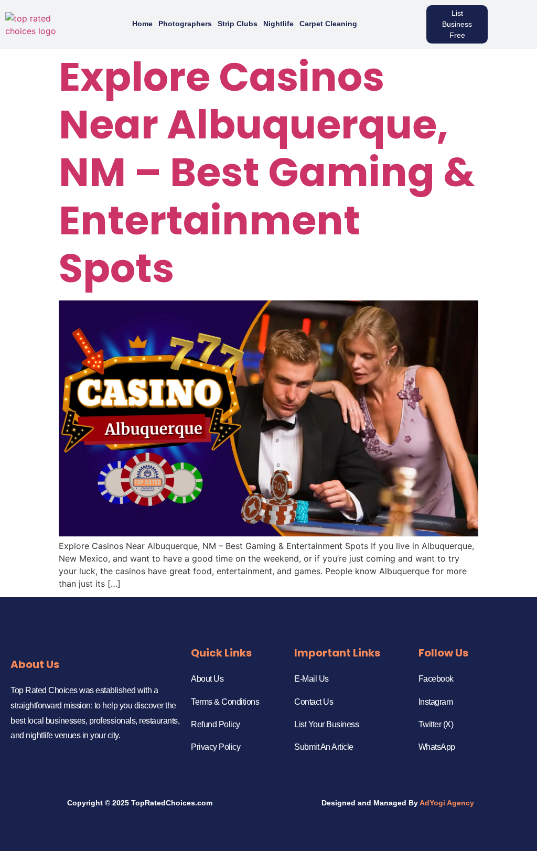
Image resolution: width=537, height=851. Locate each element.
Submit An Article (323, 746)
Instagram (435, 701)
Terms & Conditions (225, 701)
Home (142, 23)
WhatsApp (436, 746)
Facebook (436, 678)
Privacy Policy (215, 746)
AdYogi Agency (447, 803)
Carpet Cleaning (328, 23)
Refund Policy (215, 724)
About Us (207, 678)
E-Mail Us (311, 678)
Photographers (185, 23)
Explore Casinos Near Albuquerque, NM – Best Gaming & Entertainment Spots (267, 172)
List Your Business (326, 724)
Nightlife (278, 23)
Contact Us (313, 701)
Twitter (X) (436, 724)
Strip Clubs (237, 23)
